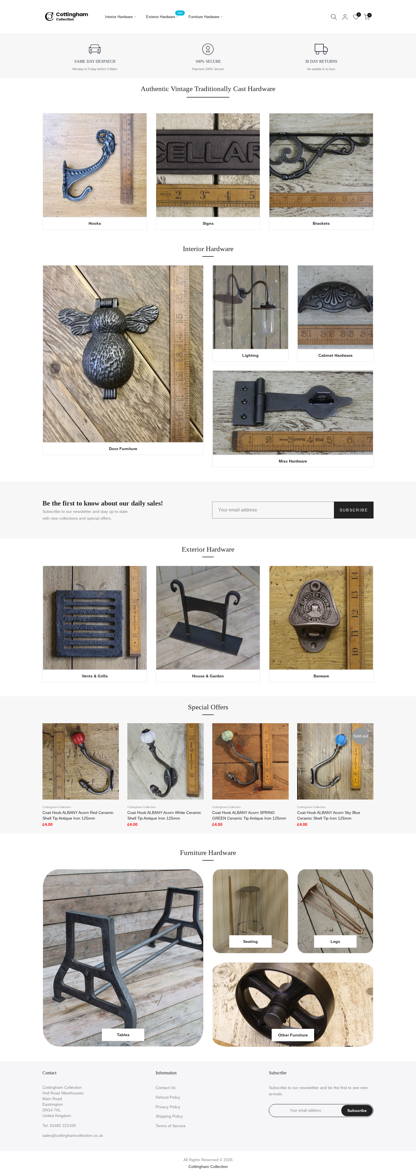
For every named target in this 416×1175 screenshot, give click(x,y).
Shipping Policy (169, 1116)
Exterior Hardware (164, 16)
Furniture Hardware (203, 17)
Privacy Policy (168, 1107)
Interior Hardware (119, 17)
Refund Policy (168, 1097)
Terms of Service (171, 1126)
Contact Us (165, 1087)
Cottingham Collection (56, 807)
